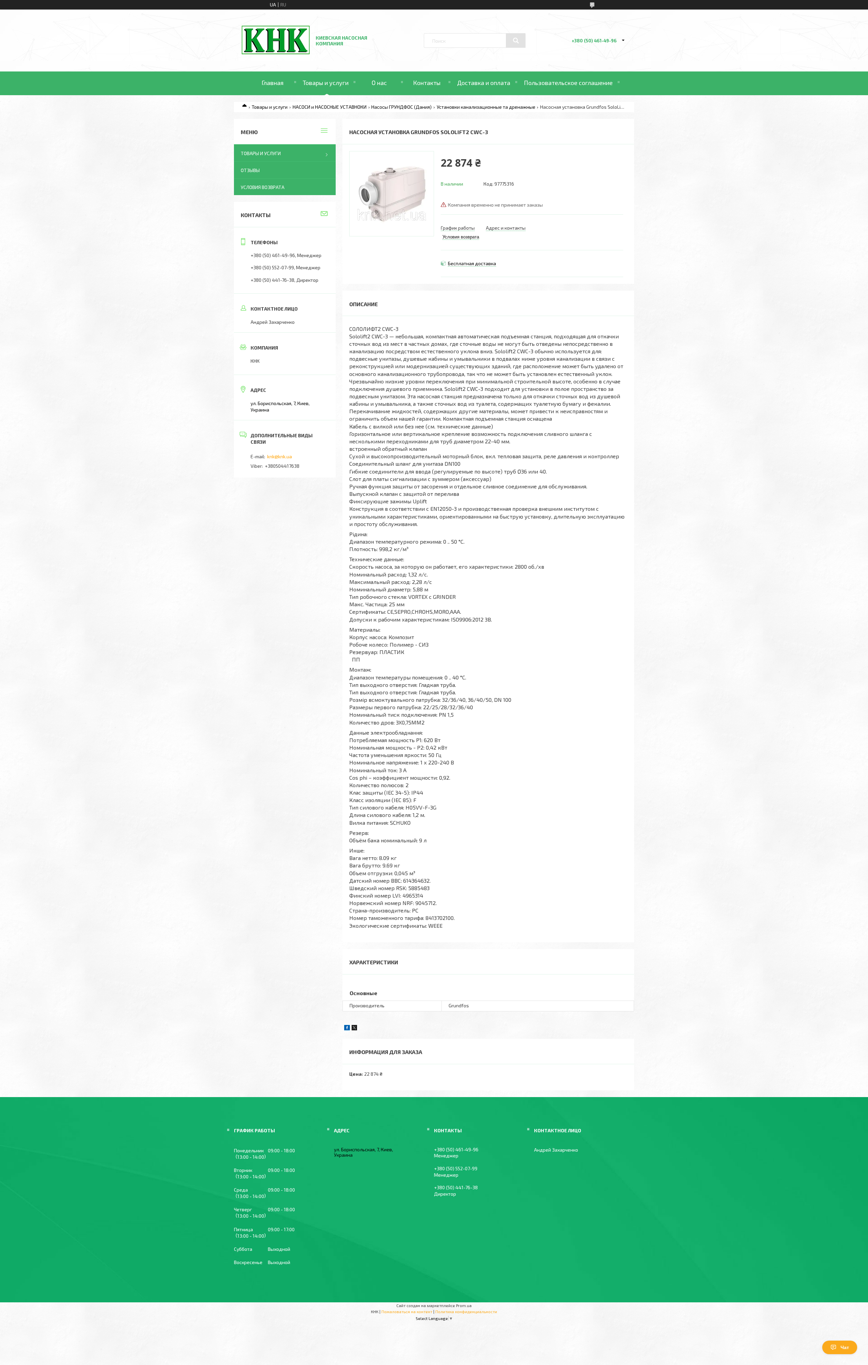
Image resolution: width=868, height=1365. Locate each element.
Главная (272, 82)
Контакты (426, 82)
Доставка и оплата (483, 82)
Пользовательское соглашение (568, 82)
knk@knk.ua (279, 456)
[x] (354, 1028)
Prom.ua (464, 1305)
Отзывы (250, 170)
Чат (845, 1347)
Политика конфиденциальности (466, 1311)
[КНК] (276, 52)
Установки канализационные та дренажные (486, 107)
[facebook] (347, 1028)
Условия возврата (262, 187)
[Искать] (516, 41)
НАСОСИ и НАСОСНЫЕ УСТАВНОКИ (330, 107)
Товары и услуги (326, 82)
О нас (379, 82)
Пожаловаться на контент (406, 1311)
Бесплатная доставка (472, 263)
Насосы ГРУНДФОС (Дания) (401, 107)
